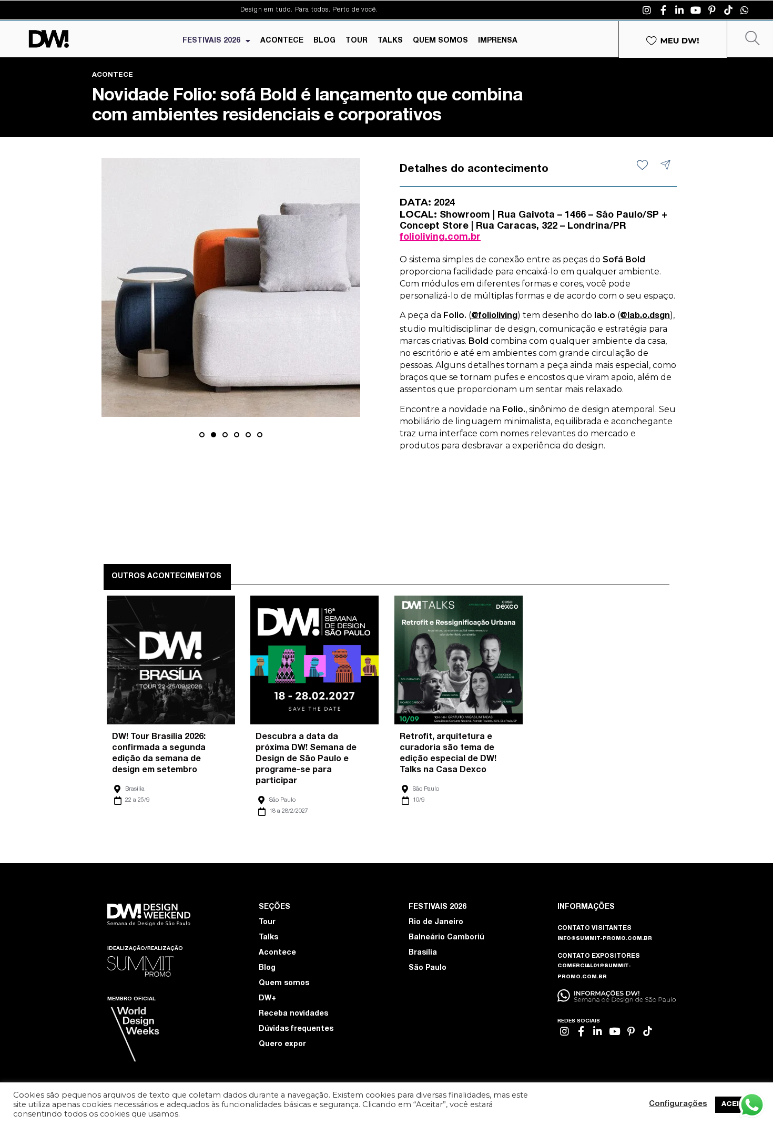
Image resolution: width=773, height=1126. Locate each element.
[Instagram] (647, 10)
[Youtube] (695, 10)
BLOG (324, 41)
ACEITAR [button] (737, 1104)
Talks (268, 937)
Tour (267, 922)
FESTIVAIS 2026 (211, 41)
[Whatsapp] (744, 10)
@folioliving (494, 316)
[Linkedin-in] (679, 10)
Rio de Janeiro (436, 922)
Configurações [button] (678, 1104)
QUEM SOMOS (440, 41)
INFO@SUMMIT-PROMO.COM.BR (604, 938)
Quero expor (282, 1044)
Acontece (277, 953)
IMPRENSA (497, 41)
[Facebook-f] (663, 10)
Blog (267, 968)
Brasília (135, 789)
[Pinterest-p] (712, 10)
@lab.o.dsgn (645, 316)
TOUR (356, 41)
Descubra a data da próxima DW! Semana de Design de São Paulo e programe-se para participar (306, 759)
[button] (202, 434)
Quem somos (284, 983)
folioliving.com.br (440, 237)
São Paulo (282, 800)
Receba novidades (293, 1014)
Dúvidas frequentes (296, 1029)
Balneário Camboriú (446, 937)
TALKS (390, 41)
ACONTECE (281, 41)
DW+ (267, 998)
